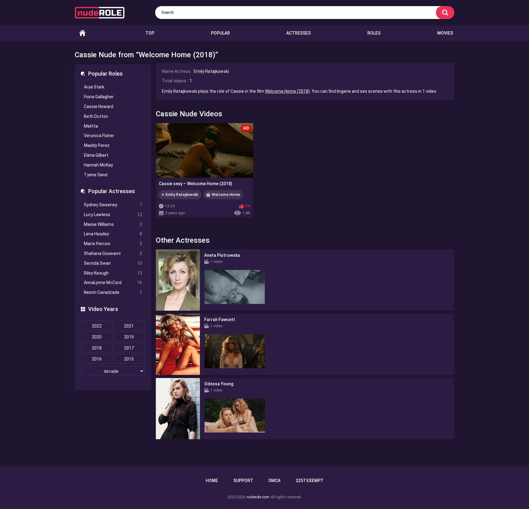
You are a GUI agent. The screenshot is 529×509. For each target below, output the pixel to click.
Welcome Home (226, 195)
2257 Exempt (310, 480)
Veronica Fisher (99, 135)
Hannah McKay (98, 165)
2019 (129, 337)
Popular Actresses (111, 191)
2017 (129, 348)
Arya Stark (94, 86)
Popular (220, 33)
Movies (445, 33)
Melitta (91, 126)
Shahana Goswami (113, 253)
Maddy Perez (97, 145)
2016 (97, 359)
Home (82, 33)
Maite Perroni (113, 243)
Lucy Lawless (113, 214)
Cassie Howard (98, 106)
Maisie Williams (113, 224)
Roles (374, 33)
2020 (97, 337)
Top (149, 33)
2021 (129, 326)
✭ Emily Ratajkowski (179, 195)
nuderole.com (258, 497)
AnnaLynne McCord (113, 282)
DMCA (274, 480)
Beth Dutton (96, 116)
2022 (97, 326)
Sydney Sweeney (113, 204)
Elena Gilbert (96, 155)
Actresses (298, 33)
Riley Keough (113, 273)
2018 (97, 348)
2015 (129, 359)
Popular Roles (105, 73)
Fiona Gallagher (99, 96)
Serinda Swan (113, 263)
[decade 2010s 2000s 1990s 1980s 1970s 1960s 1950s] (113, 371)
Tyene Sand (95, 174)
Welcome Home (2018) (287, 91)
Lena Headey (113, 233)
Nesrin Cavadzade (113, 292)
